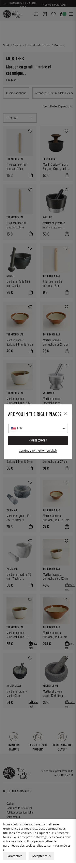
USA (20, 428)
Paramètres (14, 856)
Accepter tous (41, 856)
